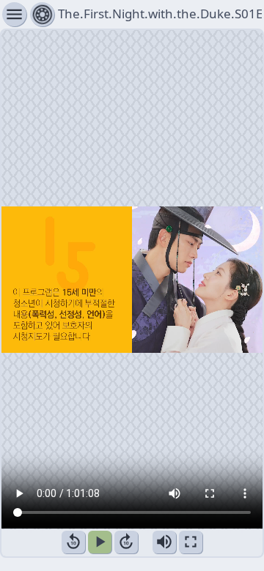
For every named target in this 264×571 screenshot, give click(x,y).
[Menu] (42, 14)
